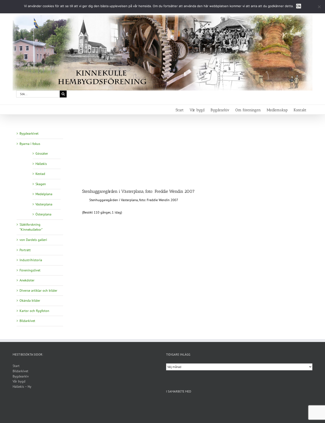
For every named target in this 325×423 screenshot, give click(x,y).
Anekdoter (27, 280)
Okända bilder (30, 300)
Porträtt (25, 250)
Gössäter (41, 153)
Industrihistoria (31, 260)
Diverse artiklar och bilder (38, 290)
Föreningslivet (30, 270)
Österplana (43, 214)
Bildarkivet (27, 321)
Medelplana (43, 194)
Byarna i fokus (30, 144)
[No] (319, 6)
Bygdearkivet (29, 133)
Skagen (40, 184)
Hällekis (41, 164)
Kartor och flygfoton (34, 311)
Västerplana (43, 204)
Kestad (40, 174)
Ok (298, 6)
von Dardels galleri (33, 240)
